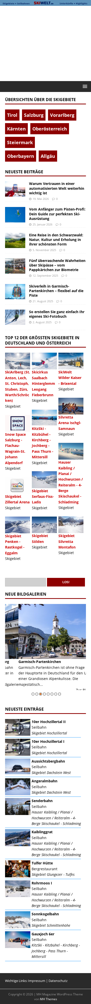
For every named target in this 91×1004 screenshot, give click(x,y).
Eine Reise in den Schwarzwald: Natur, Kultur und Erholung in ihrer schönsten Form (56, 240)
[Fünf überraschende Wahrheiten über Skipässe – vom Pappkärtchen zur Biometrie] (15, 266)
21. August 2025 (43, 301)
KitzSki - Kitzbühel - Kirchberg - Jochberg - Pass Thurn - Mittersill (42, 442)
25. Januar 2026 (42, 224)
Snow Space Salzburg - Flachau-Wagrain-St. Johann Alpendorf (15, 448)
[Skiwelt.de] (45, 3)
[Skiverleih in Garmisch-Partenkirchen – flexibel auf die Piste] (15, 291)
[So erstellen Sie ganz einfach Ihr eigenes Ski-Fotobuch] (15, 317)
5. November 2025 (44, 250)
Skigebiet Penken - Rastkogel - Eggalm (15, 544)
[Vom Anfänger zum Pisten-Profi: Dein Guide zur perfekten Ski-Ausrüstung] (15, 214)
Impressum (36, 980)
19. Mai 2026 (41, 199)
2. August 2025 (42, 322)
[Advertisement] (48, 42)
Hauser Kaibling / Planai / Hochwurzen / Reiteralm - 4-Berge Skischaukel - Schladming (70, 482)
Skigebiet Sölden (40, 538)
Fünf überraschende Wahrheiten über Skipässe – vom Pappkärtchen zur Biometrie (57, 265)
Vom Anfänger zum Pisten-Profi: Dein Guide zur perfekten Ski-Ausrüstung (57, 214)
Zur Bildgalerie (74, 690)
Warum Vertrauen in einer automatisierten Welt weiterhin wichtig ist (56, 188)
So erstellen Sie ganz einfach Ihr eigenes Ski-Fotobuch (56, 314)
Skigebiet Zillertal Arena (17, 499)
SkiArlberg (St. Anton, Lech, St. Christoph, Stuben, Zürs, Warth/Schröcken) (17, 386)
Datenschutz (58, 980)
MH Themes (48, 999)
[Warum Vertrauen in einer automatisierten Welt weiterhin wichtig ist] (15, 189)
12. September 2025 (45, 275)
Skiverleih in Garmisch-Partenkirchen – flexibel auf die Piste (56, 291)
